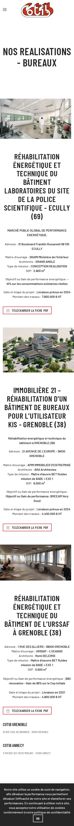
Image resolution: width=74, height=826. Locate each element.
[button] (5, 9)
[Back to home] (37, 9)
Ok (38, 818)
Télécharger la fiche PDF (30, 310)
